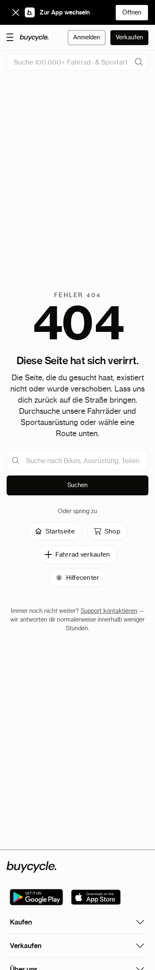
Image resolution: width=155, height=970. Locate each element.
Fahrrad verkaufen (82, 554)
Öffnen (131, 12)
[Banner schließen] (16, 12)
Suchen (77, 485)
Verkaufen (129, 37)
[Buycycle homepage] (34, 37)
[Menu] (10, 37)
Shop (112, 531)
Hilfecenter (82, 577)
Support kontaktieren (109, 611)
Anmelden (86, 37)
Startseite (60, 531)
